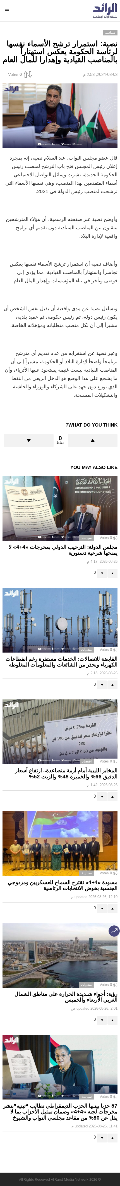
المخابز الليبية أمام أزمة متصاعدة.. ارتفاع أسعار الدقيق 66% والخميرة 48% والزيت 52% (66, 773)
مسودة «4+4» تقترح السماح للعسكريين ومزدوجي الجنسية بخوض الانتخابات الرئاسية (62, 885)
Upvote (93, 440)
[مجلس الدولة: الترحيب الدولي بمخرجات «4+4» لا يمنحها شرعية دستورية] (60, 508)
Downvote (29, 440)
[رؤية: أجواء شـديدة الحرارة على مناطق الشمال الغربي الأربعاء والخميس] (60, 955)
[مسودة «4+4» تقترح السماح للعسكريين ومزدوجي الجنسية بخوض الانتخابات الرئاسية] (60, 843)
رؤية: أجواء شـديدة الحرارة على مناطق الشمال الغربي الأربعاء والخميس (66, 997)
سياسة (86, 538)
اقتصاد (87, 761)
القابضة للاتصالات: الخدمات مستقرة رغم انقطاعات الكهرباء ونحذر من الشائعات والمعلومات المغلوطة (61, 662)
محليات (86, 650)
